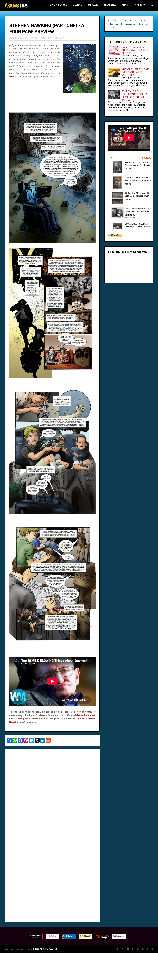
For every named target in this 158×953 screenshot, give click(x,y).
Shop (125, 5)
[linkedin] (133, 949)
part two (86, 711)
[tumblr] (147, 949)
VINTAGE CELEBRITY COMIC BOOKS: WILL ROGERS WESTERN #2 (135, 72)
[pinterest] (138, 949)
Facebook (89, 715)
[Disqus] (52, 793)
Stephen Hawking (18, 48)
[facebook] (117, 949)
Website (78, 715)
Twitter (18, 718)
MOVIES (77, 5)
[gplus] (123, 949)
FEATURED (110, 5)
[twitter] (152, 949)
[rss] (143, 949)
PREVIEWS (47, 38)
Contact (140, 5)
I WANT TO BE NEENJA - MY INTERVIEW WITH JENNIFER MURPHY (135, 50)
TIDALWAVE (58, 38)
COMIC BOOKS (58, 5)
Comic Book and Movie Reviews (18, 949)
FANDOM (93, 5)
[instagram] (128, 949)
